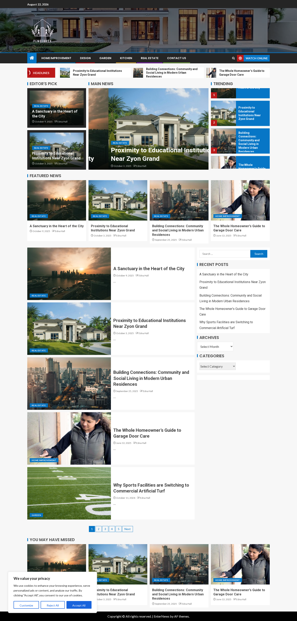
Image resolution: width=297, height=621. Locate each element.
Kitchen (126, 58)
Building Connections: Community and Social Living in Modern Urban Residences (178, 230)
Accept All (78, 605)
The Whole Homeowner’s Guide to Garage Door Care (252, 156)
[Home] (32, 58)
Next (127, 529)
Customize (26, 605)
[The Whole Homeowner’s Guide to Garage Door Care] (223, 156)
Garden (105, 58)
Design (85, 58)
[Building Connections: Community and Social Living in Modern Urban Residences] (223, 128)
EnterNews (161, 616)
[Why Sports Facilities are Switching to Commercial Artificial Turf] (69, 493)
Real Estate (149, 58)
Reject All (53, 605)
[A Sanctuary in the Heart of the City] (56, 200)
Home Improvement (56, 58)
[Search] (233, 58)
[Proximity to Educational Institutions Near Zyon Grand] (148, 129)
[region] (52, 592)
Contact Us (176, 58)
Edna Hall (62, 121)
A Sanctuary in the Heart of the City (57, 226)
